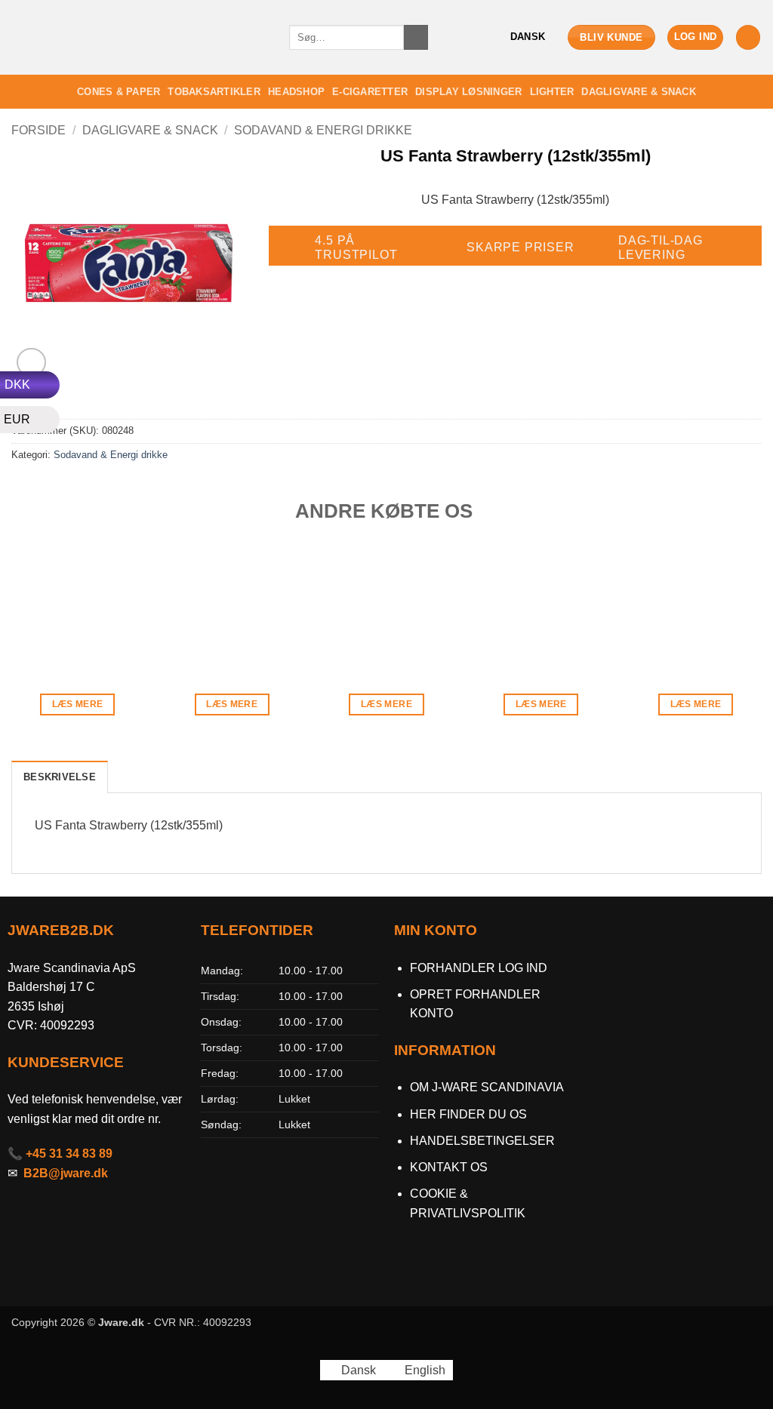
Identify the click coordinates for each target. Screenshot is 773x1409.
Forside (38, 130)
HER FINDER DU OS (470, 1114)
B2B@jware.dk (65, 1173)
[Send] (416, 38)
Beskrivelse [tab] (59, 777)
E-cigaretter (370, 91)
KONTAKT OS (449, 1167)
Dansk (527, 36)
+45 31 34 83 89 (69, 1153)
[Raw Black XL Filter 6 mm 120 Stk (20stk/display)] (695, 603)
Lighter (552, 91)
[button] (695, 37)
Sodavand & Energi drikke (323, 130)
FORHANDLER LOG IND (478, 967)
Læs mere (77, 704)
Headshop (296, 91)
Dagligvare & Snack (638, 91)
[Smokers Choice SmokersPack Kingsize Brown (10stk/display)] (232, 603)
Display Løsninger (468, 91)
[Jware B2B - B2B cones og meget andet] (138, 37)
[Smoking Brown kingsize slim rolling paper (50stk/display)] (77, 603)
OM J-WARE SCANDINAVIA (487, 1087)
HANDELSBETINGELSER (482, 1140)
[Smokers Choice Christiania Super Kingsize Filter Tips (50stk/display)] (541, 603)
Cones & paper (118, 91)
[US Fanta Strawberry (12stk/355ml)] (386, 603)
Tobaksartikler (214, 91)
